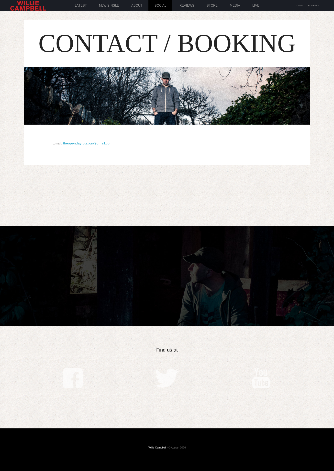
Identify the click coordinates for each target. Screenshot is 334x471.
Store (212, 5)
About (136, 5)
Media (235, 5)
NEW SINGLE (109, 5)
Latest (81, 5)
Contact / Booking (307, 5)
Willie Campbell (157, 447)
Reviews (186, 5)
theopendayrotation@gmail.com (87, 143)
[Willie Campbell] (28, 8)
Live (255, 5)
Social (160, 5)
